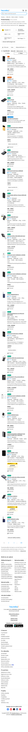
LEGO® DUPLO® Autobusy (6, 578)
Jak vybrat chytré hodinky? (6, 599)
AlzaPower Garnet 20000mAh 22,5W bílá (16, 255)
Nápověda (3, 687)
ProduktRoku (4, 697)
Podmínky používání (5, 636)
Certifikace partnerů (5, 699)
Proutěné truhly (4, 571)
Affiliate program (4, 684)
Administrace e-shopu (5, 672)
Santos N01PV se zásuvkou (20, 573)
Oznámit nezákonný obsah (6, 646)
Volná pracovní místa (5, 638)
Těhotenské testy (5, 573)
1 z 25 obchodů (10, 469)
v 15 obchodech (10, 531)
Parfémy (16, 581)
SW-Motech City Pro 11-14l (20, 562)
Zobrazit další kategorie (8, 42)
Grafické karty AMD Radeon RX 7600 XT (7, 576)
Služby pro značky (5, 680)
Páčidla (2, 562)
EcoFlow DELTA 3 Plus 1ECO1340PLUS (15, 377)
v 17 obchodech (10, 70)
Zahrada (16, 588)
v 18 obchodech (10, 370)
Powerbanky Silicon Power (6, 584)
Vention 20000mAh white (12, 415)
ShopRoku (3, 695)
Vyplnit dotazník (14, 620)
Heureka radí (3, 657)
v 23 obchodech (10, 248)
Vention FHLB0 (10, 100)
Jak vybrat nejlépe (6, 595)
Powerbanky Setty (5, 586)
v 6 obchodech (10, 229)
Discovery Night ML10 (19, 566)
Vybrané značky (5, 582)
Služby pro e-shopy (5, 676)
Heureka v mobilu (4, 655)
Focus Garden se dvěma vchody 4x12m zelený (21, 569)
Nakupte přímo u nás (5, 659)
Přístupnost (3, 648)
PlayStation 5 (17, 584)
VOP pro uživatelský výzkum (7, 667)
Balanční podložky (5, 569)
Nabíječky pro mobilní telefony (7, 566)
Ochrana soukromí (5, 663)
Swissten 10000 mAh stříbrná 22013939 (16, 477)
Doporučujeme (18, 577)
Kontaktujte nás (14, 615)
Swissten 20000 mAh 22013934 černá (15, 358)
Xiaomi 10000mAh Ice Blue (13, 519)
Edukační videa (4, 685)
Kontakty (3, 634)
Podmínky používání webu (16, 714)
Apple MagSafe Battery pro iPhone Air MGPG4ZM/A (15, 314)
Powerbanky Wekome (5, 591)
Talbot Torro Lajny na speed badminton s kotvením (21, 571)
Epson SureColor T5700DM (20, 568)
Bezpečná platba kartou (6, 665)
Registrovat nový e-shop (6, 674)
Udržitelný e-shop (5, 702)
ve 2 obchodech (10, 112)
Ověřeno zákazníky (5, 693)
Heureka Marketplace (5, 678)
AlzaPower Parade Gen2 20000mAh (15, 171)
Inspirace (3, 700)
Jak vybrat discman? (5, 601)
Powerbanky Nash (5, 590)
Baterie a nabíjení (14, 17)
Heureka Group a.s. (16, 713)
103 (21, 543)
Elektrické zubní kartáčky (6, 564)
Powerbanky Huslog (5, 588)
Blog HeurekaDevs (5, 644)
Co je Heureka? (4, 633)
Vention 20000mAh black (12, 152)
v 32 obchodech (10, 306)
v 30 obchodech (10, 489)
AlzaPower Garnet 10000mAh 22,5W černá (16, 274)
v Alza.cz (9, 141)
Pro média (3, 640)
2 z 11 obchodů (10, 512)
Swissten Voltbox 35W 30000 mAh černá (16, 236)
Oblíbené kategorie (6, 560)
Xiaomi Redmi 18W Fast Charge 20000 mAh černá (16, 195)
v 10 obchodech (10, 91)
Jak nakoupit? (4, 653)
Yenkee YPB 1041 (11, 58)
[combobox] (14, 13)
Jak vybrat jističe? (5, 597)
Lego (16, 586)
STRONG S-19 (10, 79)
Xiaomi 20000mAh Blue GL (13, 294)
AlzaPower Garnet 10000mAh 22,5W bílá (16, 396)
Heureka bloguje (4, 642)
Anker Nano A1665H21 (12, 496)
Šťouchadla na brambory (6, 568)
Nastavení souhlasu (5, 661)
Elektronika (8, 17)
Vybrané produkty (19, 560)
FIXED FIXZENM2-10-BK (12, 452)
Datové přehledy (4, 682)
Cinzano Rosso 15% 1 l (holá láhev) (21, 564)
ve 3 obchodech (10, 164)
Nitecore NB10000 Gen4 (12, 217)
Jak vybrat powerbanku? (12, 118)
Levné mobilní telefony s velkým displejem (7, 575)
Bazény (16, 583)
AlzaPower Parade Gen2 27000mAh (15, 333)
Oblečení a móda (18, 591)
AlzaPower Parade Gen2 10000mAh (15, 127)
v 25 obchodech (10, 389)
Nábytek (16, 590)
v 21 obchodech (10, 210)
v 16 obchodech (10, 327)
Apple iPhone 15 (18, 579)
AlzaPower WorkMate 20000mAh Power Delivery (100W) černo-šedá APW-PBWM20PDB (16, 435)
